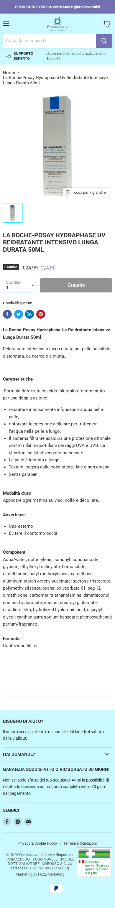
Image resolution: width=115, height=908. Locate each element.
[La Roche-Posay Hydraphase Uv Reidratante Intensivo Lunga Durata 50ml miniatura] (12, 212)
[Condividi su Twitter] (18, 314)
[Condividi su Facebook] (7, 314)
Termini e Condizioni (80, 843)
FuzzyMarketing (51, 874)
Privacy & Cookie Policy (37, 843)
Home (9, 72)
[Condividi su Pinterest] (40, 314)
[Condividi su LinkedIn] (29, 314)
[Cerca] (104, 41)
